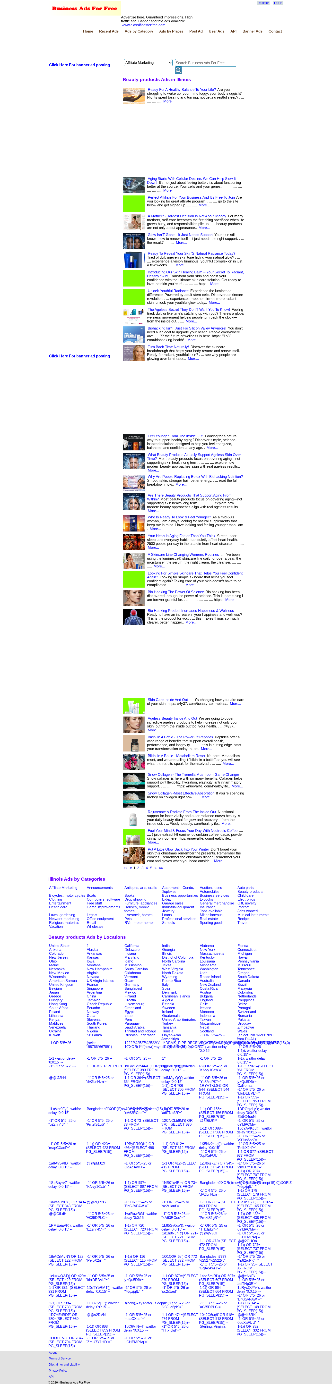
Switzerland (246, 1012)
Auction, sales (211, 888)
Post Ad (196, 31)
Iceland (205, 1008)
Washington (209, 969)
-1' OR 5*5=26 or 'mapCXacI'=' (62, 1146)
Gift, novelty (246, 903)
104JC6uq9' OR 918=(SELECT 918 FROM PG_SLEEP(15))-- (216, 1319)
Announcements (100, 888)
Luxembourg (134, 1004)
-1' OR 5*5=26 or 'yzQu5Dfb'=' (250, 1080)
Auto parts (245, 888)
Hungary (56, 1000)
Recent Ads (109, 31)
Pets (128, 919)
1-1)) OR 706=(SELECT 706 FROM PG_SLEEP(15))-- (178, 1089)
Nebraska (57, 969)
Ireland (167, 1012)
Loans (167, 915)
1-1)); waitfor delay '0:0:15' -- (252, 1052)
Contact (275, 31)
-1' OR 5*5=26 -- (175, 1047)
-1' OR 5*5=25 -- (137, 1058)
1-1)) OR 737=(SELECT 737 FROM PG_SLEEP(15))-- (254, 1249)
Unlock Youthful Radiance (168, 291)
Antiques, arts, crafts (140, 888)
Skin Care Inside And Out (168, 700)
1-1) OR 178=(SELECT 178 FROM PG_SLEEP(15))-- (254, 1194)
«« (125, 868)
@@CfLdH (58, 1214)
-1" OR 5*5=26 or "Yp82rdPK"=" (213, 1080)
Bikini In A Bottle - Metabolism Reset (176, 756)
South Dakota (248, 977)
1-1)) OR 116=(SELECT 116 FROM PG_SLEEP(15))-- (140, 1260)
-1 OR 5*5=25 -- (212, 1035)
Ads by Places (171, 31)
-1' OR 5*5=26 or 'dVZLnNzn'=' (213, 1192)
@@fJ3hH (57, 1078)
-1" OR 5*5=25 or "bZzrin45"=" (62, 1122)
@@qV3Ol (208, 1233)
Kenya (54, 1019)
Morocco (207, 1012)
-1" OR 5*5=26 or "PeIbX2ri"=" (100, 1258)
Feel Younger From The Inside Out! (175, 436)
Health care (58, 907)
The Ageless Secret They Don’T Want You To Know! (189, 310)
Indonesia (207, 1016)
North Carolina (173, 961)
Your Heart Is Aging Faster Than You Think (181, 536)
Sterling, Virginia (212, 1326)
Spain (166, 988)
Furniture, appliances (140, 903)
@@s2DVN (96, 1315)
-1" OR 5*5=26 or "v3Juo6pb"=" (251, 1138)
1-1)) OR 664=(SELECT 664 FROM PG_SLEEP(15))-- (216, 1291)
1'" (164, 1058)
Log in (278, 3)
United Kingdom (61, 985)
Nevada (93, 977)
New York (207, 950)
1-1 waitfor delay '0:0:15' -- (61, 1060)
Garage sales (172, 903)
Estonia (168, 1004)
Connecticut (246, 950)
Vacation (56, 926)
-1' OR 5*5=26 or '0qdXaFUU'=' (213, 1153)
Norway (93, 1012)
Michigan (244, 953)
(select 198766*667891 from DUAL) (255, 1037)
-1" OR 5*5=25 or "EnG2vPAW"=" (138, 1204)
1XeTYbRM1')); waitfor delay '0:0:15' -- (104, 1289)
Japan (54, 992)
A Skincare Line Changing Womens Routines (183, 555)
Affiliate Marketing (63, 888)
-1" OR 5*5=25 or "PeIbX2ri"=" (251, 1146)
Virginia (92, 973)
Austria (205, 992)
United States (59, 946)
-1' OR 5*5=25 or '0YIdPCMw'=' (250, 1122)
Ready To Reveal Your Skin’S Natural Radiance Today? (191, 253)
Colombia (245, 992)
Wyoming (169, 977)
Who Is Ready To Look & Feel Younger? (179, 517)
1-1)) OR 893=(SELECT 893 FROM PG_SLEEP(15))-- (103, 1330)
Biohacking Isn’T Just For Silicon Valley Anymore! (187, 328)
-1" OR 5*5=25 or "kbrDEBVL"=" (100, 1278)
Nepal (204, 1027)
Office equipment (100, 919)
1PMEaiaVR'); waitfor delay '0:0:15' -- (65, 1227)
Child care (245, 895)
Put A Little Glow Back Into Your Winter (178, 849)
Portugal (244, 1008)
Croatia (130, 1000)
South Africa (58, 1008)
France (92, 985)
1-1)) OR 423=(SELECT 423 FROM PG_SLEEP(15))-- (103, 1148)
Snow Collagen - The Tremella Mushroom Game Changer (193, 774)
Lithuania (56, 1016)
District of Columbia (177, 957)
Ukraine (55, 1031)
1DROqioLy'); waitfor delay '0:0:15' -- (253, 1111)
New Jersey (58, 957)
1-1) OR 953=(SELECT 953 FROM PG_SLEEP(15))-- (254, 1101)
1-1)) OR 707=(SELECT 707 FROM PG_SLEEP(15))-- (254, 1175)
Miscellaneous (211, 915)
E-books (206, 899)
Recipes (244, 919)
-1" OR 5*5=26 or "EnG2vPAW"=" (251, 1297)
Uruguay (244, 1023)
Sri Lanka (94, 1035)
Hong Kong (58, 1004)
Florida (242, 946)
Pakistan (244, 1019)
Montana (94, 965)
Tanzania (169, 1027)
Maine (54, 965)
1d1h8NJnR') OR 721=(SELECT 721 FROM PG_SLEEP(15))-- (180, 1237)
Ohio (53, 961)
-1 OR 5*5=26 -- (99, 1058)
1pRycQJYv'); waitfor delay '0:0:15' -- (254, 1289)
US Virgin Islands (100, 981)
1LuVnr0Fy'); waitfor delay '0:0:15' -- (64, 1111)
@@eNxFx (246, 1276)
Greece (55, 996)
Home (88, 31)
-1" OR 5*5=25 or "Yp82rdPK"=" (251, 1258)
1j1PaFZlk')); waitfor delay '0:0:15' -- (177, 1068)
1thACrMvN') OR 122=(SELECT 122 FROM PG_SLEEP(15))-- (67, 1260)
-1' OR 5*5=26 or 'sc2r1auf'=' (175, 1289)
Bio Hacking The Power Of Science (176, 592)
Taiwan (205, 1019)
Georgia (168, 950)
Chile (204, 1004)
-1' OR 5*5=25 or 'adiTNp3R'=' (250, 1282)
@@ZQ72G (96, 1202)
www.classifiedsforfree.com (144, 25)
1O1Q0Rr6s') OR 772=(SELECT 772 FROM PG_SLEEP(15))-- (180, 1260)
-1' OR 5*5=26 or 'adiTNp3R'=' (175, 1111)
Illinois (167, 953)
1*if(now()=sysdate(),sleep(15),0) (263, 1043)
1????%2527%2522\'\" (142, 1043)
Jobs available (211, 911)
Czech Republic (99, 1004)
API (233, 31)
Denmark (169, 992)
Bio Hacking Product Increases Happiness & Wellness (191, 611)
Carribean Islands (176, 996)
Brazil (241, 985)
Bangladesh (133, 988)
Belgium (55, 988)
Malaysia (244, 988)
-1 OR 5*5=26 (60, 1043)
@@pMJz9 (96, 1163)
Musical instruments (253, 915)
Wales (242, 1031)
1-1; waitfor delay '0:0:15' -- (213, 1049)
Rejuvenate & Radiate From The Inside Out (182, 812)
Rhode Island (210, 977)
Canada (243, 981)
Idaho (128, 961)
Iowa (90, 961)
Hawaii (242, 957)
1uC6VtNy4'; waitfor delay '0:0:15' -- (140, 1328)
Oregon (243, 973)
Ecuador (93, 1008)
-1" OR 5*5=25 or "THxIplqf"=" (213, 1227)
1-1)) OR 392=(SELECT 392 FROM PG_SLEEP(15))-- (254, 1330)
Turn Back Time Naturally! (168, 347)
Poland (54, 1012)
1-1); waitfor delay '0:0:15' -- (251, 1060)
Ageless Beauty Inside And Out (172, 718)
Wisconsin (57, 977)
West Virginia (172, 969)
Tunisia (167, 1031)
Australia (207, 981)
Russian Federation (139, 1035)
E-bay (167, 899)
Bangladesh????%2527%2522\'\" (212, 1258)
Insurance (208, 907)
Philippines (245, 1000)
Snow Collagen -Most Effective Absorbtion (181, 793)
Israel (128, 1016)
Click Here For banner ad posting (79, 65)
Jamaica (93, 1000)
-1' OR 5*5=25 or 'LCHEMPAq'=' (250, 1235)
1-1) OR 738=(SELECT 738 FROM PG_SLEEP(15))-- (65, 1307)
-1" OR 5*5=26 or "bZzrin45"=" (100, 1227)
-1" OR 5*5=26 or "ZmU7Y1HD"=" (251, 1165)
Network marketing (64, 919)
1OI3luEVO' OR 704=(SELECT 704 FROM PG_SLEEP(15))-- (66, 1342)
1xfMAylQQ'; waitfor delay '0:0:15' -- (177, 1080)
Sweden (168, 1008)
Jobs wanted (247, 911)
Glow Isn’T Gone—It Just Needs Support (180, 235)
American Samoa (63, 981)
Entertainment (60, 903)
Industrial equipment (178, 907)
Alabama (207, 946)
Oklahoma (132, 973)
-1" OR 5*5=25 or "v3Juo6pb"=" (175, 1305)
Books (129, 895)
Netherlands (247, 996)
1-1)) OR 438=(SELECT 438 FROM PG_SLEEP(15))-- (254, 1218)
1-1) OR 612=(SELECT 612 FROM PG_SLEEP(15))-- (178, 1148)
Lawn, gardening (62, 915)
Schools (168, 923)
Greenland (132, 1008)
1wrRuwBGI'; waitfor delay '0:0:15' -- (140, 1216)
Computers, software (103, 899)
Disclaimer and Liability (64, 1364)
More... (169, 101)
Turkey (167, 1023)
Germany (132, 985)
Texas (167, 965)
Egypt (129, 1012)
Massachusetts (212, 953)
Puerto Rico (171, 981)
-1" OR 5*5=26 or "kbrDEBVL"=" (251, 1091)
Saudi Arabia (134, 1027)
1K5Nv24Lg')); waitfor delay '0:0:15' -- (216, 1146)
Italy (165, 985)
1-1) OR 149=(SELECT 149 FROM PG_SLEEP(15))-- (254, 1307)
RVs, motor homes (139, 923)
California (131, 946)
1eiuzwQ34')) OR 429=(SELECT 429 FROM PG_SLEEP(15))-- (67, 1280)
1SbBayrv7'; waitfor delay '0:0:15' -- (64, 1185)
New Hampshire (100, 969)
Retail (91, 923)
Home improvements (103, 907)
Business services (214, 895)
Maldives (56, 1023)
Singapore (95, 988)
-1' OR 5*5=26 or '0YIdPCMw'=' (250, 1227)
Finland (130, 996)
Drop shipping (135, 899)
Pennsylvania (248, 961)
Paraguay (132, 1023)
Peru (128, 1019)
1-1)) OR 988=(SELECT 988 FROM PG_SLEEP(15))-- (216, 1132)
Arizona (55, 950)
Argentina (94, 992)
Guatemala (171, 1016)
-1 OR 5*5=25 (211, 1058)
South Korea (96, 1023)
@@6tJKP (208, 1120)
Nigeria (92, 1031)
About (53, 1352)
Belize (242, 1004)
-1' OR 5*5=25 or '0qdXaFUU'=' (250, 1321)
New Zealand (210, 985)
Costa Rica (209, 988)
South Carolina (136, 969)
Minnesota (208, 965)
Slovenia (93, 1019)
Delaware (132, 950)
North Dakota (172, 973)
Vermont (131, 977)
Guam (129, 981)
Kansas (93, 957)
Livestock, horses (138, 915)
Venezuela (57, 1027)
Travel (242, 923)
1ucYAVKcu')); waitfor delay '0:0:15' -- (254, 1130)
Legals (92, 915)
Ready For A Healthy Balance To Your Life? (182, 90)
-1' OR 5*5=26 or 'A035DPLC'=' (213, 1305)
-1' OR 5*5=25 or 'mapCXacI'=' (137, 1317)
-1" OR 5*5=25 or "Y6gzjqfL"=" (251, 1185)
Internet (243, 907)
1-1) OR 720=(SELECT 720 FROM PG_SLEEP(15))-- (141, 1229)
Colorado (56, 953)
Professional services (179, 919)
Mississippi (133, 965)
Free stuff (94, 903)
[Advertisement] (136, 47)
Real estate (209, 919)
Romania (244, 1016)
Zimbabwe (245, 1027)
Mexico (130, 992)
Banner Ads (252, 31)
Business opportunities (180, 895)
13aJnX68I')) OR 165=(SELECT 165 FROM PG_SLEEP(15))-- (255, 1206)
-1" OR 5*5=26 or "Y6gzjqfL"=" (138, 1289)
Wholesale (95, 926)
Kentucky (207, 957)
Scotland (207, 1031)
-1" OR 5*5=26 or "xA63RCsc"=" (175, 1216)
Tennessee (246, 969)
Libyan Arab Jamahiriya (171, 1037)
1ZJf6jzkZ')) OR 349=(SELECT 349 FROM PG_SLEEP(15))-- (216, 1167)
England (206, 1000)
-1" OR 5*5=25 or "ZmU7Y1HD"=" (100, 1340)
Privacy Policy (58, 1370)
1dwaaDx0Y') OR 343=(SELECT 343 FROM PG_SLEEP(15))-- (67, 1206)
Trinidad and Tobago (140, 1031)
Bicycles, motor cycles (67, 895)
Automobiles (209, 892)
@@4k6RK (246, 1315)
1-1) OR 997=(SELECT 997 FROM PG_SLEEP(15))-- (141, 1186)
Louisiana (207, 961)
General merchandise (217, 903)
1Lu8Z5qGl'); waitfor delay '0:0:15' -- (102, 1305)
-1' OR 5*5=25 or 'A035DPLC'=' (100, 1216)
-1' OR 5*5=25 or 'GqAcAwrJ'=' (137, 1165)
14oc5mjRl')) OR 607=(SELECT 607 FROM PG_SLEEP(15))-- (217, 1280)
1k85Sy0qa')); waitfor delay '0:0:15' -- (178, 1227)
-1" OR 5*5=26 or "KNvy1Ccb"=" (100, 1185)
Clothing (55, 899)
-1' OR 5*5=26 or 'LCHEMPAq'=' (137, 1340)
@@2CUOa (247, 1241)
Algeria (167, 1000)
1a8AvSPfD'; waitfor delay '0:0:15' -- (64, 1165)
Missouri (244, 965)
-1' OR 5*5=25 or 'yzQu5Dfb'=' (137, 1278)
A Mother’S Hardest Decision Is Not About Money (187, 216)
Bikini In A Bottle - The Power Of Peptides (180, 737)
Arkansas (94, 953)
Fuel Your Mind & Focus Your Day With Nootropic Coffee (192, 831)
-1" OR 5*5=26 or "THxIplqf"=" (175, 1328)
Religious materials (64, 923)
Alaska (92, 950)
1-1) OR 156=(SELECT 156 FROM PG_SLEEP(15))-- (216, 1113)
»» (161, 868)
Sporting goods (212, 923)
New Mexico (59, 973)
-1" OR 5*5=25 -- (62, 1066)
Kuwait (54, 1035)
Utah (203, 973)
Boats (91, 895)
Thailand (93, 1027)
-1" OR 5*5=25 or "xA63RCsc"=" (138, 1111)
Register (263, 3)
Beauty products (250, 892)
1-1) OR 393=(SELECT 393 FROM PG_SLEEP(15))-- (141, 1070)
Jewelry (168, 911)
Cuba (91, 1016)
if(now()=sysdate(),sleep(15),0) (149, 1303)
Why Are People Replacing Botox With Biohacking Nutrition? (195, 477)
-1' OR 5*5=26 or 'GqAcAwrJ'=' (213, 1266)
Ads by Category (139, 31)
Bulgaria (206, 996)
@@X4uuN (246, 1117)
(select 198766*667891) (99, 1045)
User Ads (216, 31)
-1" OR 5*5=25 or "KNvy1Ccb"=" (213, 1068)
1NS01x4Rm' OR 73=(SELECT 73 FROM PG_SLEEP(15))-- (179, 1186)
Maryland (131, 957)
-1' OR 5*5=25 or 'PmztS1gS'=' (100, 1122)
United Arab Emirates (179, 1019)
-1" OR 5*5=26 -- (250, 1047)
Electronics (246, 899)
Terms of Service (60, 1358)
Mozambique (210, 1023)
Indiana (130, 953)
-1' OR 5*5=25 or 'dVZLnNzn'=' (100, 1080)
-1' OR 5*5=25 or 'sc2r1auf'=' (175, 1204)
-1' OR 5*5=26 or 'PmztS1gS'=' (213, 1216)
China (91, 996)
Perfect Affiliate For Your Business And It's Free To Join (191, 197)
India (166, 946)
